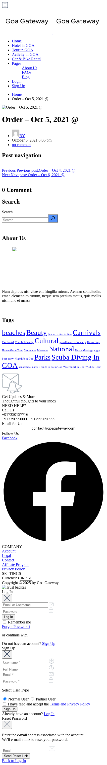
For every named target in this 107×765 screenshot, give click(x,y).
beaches (13, 332)
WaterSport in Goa (73, 367)
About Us (29, 68)
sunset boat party (28, 367)
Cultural (46, 341)
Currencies (10, 578)
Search (7, 212)
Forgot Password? (16, 626)
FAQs (26, 72)
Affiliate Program (15, 564)
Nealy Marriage (84, 350)
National (61, 349)
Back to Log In (14, 761)
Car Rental (8, 342)
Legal (6, 555)
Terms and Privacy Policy (70, 704)
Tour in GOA (22, 50)
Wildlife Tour (93, 367)
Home (17, 41)
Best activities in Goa (60, 334)
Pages (16, 63)
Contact (8, 560)
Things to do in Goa (50, 367)
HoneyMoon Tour (12, 350)
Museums (42, 350)
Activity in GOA (25, 54)
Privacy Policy (13, 569)
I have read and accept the (48, 704)
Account (8, 551)
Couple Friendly (24, 342)
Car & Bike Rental (26, 59)
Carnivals (87, 332)
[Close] (7, 598)
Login (16, 81)
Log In (49, 714)
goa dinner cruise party (72, 342)
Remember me (19, 622)
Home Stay (93, 342)
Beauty (36, 332)
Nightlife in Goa (24, 358)
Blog (26, 77)
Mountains (30, 350)
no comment (21, 145)
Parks (42, 357)
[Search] (53, 218)
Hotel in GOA (23, 45)
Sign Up (18, 86)
